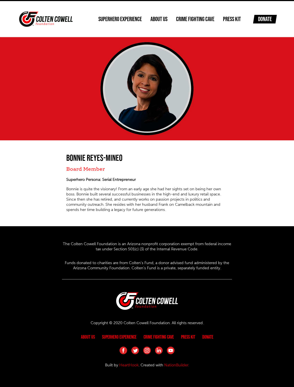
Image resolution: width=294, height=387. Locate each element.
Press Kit (232, 18)
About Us (88, 336)
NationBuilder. (176, 365)
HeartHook (129, 365)
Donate (265, 18)
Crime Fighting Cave (195, 18)
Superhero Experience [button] (120, 18)
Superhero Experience (119, 336)
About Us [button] (158, 18)
